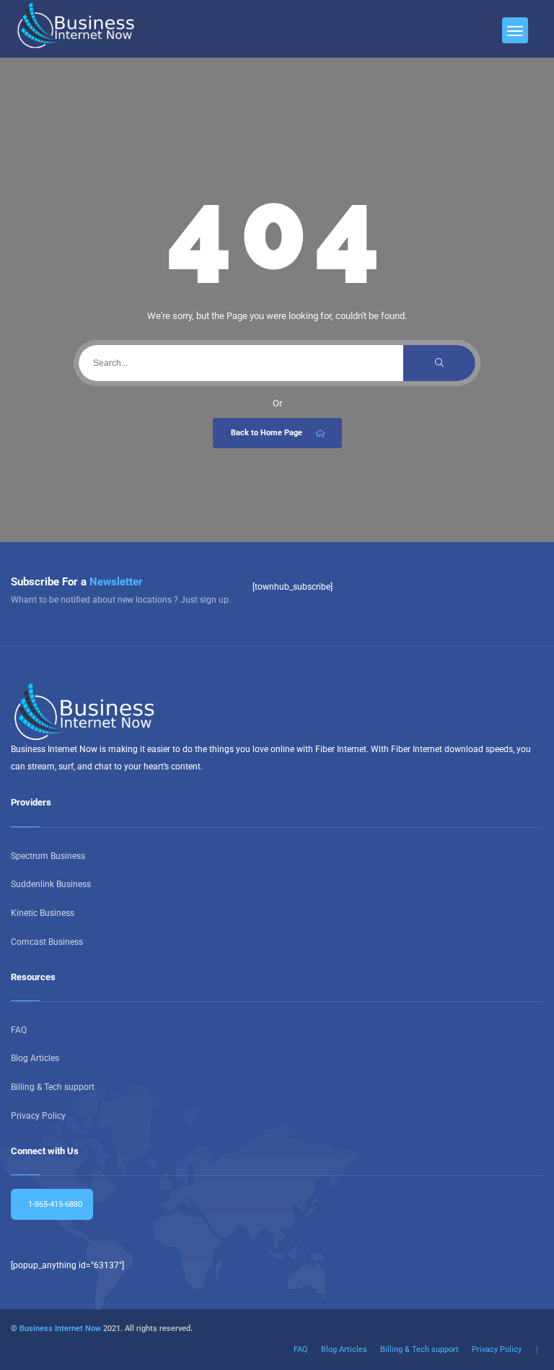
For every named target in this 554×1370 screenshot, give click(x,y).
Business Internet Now (60, 1328)
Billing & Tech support (52, 1087)
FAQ (19, 1030)
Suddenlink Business (51, 884)
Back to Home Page (266, 432)
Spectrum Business (48, 856)
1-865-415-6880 (54, 1204)
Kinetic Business (42, 913)
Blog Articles (35, 1058)
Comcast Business (47, 942)
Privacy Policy (38, 1116)
